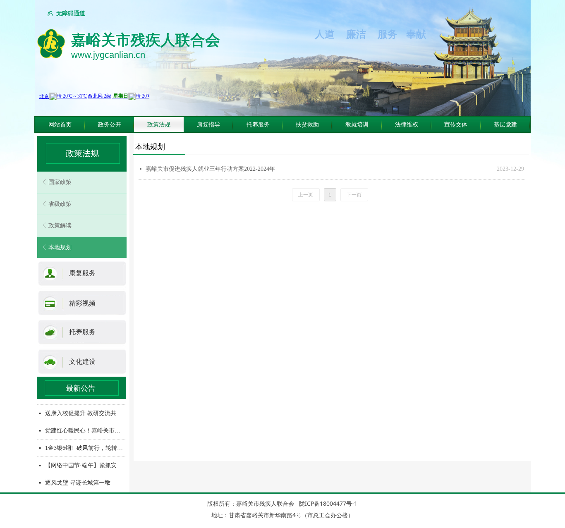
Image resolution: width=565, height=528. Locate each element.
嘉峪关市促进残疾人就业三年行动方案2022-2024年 (210, 169)
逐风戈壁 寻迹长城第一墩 (77, 481)
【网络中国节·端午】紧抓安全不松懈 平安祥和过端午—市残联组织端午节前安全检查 (85, 464)
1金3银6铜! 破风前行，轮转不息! (85, 447)
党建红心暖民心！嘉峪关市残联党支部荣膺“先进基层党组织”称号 (85, 429)
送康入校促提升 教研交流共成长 (85, 412)
